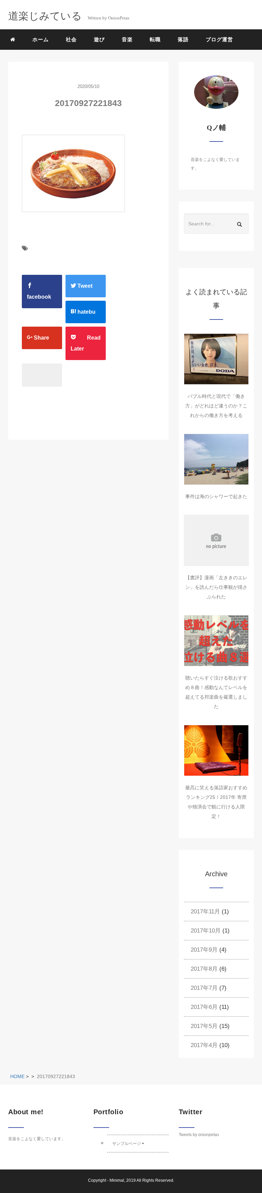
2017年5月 (204, 1026)
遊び (99, 39)
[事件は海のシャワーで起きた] (216, 459)
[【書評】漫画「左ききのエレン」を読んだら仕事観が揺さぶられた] (216, 540)
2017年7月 (204, 988)
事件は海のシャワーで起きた (216, 496)
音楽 (127, 39)
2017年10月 (206, 930)
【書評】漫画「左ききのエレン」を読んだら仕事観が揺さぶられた (216, 587)
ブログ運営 (219, 39)
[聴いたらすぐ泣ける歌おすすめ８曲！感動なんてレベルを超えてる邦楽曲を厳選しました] (216, 640)
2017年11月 (205, 911)
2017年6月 (204, 1007)
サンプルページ (126, 1143)
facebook (39, 297)
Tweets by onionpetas (199, 1134)
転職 (155, 39)
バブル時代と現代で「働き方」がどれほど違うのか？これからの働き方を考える (216, 405)
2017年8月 (204, 969)
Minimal (117, 1180)
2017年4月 (204, 1045)
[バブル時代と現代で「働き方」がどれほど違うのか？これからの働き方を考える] (216, 359)
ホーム (40, 39)
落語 (183, 39)
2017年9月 (204, 949)
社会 (71, 39)
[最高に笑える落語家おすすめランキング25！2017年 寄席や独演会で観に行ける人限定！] (216, 750)
